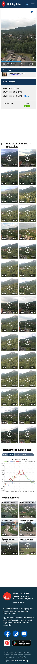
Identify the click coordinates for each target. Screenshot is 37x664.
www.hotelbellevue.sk (15, 74)
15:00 (24, 455)
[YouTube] (24, 633)
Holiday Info (9, 2)
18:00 (30, 455)
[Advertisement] (18, 124)
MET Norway (23, 661)
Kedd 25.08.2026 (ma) (17, 143)
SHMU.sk (14, 661)
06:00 (5, 455)
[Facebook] (7, 633)
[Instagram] (16, 633)
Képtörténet (12, 146)
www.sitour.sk (19, 602)
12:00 (18, 455)
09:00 (11, 455)
